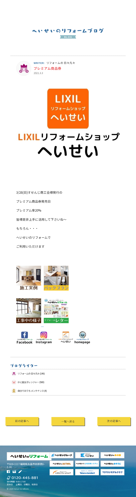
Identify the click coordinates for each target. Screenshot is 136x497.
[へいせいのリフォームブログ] (20, 471)
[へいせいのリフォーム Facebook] (9, 471)
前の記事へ (22, 421)
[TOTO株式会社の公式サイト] (112, 472)
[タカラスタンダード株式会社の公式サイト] (87, 472)
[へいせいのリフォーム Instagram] (15, 471)
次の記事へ (114, 421)
